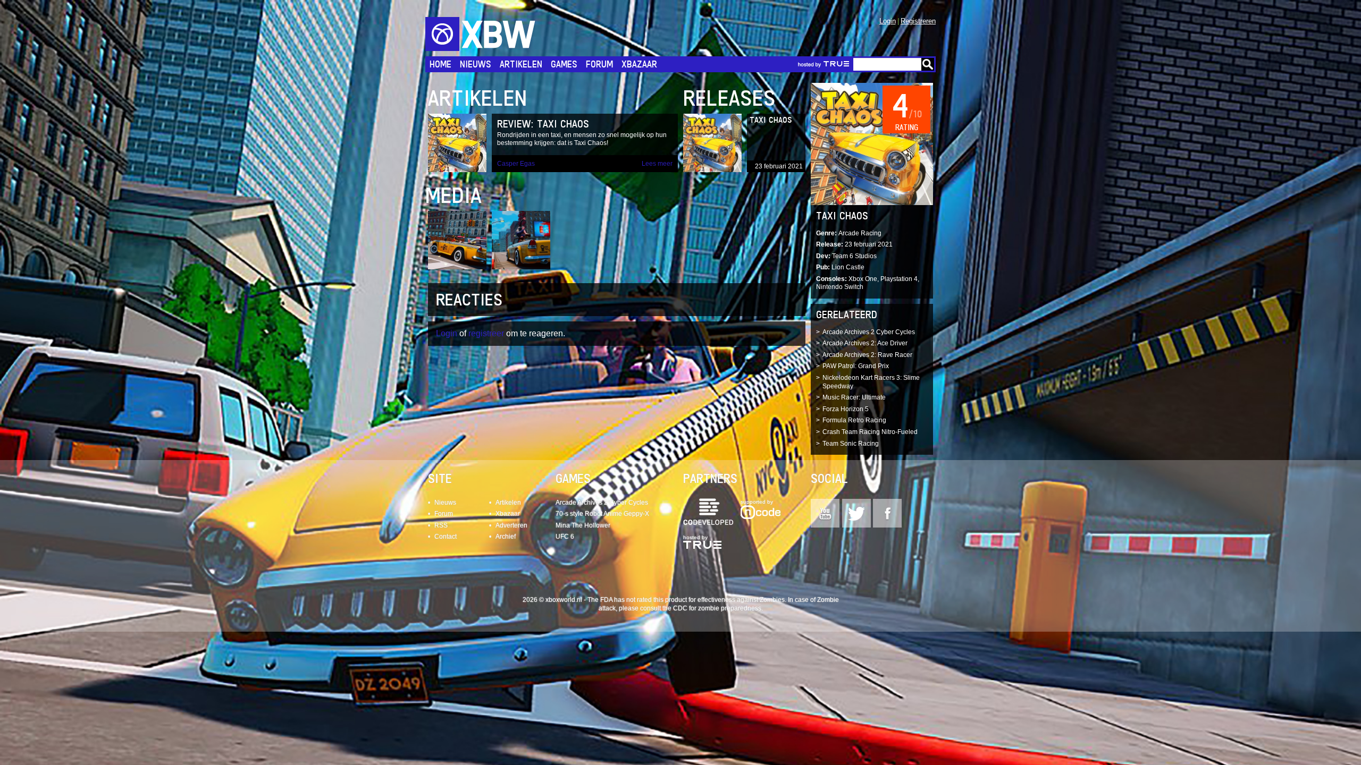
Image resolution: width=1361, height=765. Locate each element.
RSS (441, 525)
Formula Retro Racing (854, 420)
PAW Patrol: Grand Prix (855, 366)
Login (887, 21)
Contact (445, 536)
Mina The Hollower (583, 525)
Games (564, 64)
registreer (486, 333)
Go (927, 64)
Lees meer (657, 163)
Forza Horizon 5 (845, 409)
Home (440, 64)
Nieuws (475, 64)
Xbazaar (639, 64)
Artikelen (521, 64)
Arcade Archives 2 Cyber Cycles (868, 332)
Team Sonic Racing (850, 443)
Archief (505, 536)
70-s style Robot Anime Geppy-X (602, 513)
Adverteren (511, 525)
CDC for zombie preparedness (717, 608)
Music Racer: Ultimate (854, 397)
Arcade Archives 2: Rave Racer (867, 355)
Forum (599, 64)
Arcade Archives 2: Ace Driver (865, 343)
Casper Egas (516, 163)
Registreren (918, 21)
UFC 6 (565, 536)
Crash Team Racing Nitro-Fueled (870, 432)
